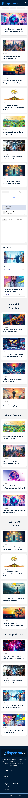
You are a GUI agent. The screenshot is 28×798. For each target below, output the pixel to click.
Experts (6, 776)
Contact (6, 778)
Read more (8, 269)
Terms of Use (7, 787)
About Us (6, 774)
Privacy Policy (7, 789)
